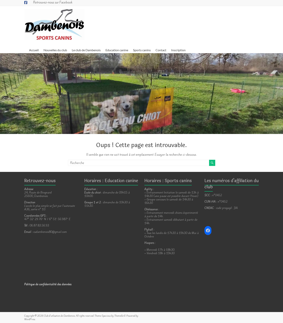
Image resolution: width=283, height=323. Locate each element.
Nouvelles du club (55, 50)
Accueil (34, 50)
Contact (161, 50)
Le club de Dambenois (86, 50)
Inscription (178, 50)
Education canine (116, 50)
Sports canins (142, 50)
